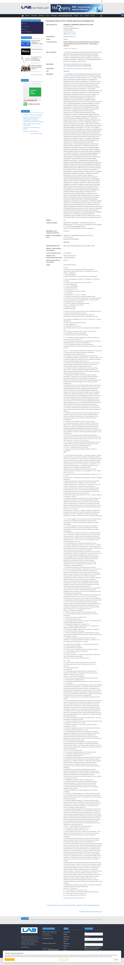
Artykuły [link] (27, 15)
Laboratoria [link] (26, 26)
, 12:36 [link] (37, 46)
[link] (122, 15)
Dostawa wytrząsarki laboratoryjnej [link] (91, 911)
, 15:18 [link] (36, 63)
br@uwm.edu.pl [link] (71, 32)
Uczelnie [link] (26, 29)
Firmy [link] (25, 23)
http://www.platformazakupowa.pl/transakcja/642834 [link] (77, 68)
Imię (86, 931)
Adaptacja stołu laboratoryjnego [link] (30, 131)
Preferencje (116, 959)
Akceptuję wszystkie (10, 959)
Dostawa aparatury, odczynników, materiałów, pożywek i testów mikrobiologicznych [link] (72, 905)
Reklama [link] (65, 950)
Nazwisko (87, 937)
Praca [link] (81, 15)
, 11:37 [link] (36, 52)
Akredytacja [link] (41, 15)
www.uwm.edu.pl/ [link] (71, 34)
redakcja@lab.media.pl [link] (47, 938)
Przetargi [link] (76, 15)
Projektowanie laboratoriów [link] (65, 15)
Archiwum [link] (86, 15)
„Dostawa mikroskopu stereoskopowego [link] (32, 114)
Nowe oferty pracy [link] (37, 49)
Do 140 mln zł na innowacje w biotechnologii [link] (36, 58)
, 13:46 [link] (36, 71)
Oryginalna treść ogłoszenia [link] (70, 48)
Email (86, 942)
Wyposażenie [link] (54, 15)
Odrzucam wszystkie (64, 959)
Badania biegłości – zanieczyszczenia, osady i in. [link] (37, 67)
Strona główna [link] (66, 932)
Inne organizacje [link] (28, 31)
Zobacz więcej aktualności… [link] (36, 74)
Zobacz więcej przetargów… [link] (36, 133)
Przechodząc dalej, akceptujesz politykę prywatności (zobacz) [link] (93, 948)
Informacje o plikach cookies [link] (49, 943)
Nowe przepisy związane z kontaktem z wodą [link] (37, 42)
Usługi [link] (47, 15)
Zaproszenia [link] (34, 15)
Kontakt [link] (93, 15)
